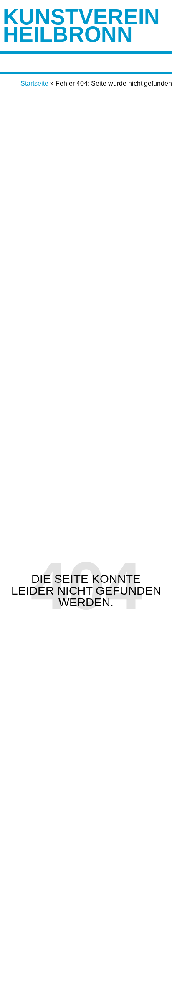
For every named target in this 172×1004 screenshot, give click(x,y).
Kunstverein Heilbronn (81, 25)
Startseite (34, 83)
